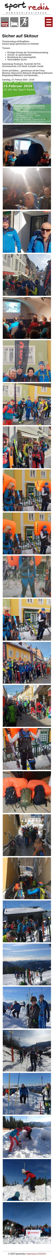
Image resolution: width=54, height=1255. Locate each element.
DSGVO (42, 1254)
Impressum (32, 1254)
